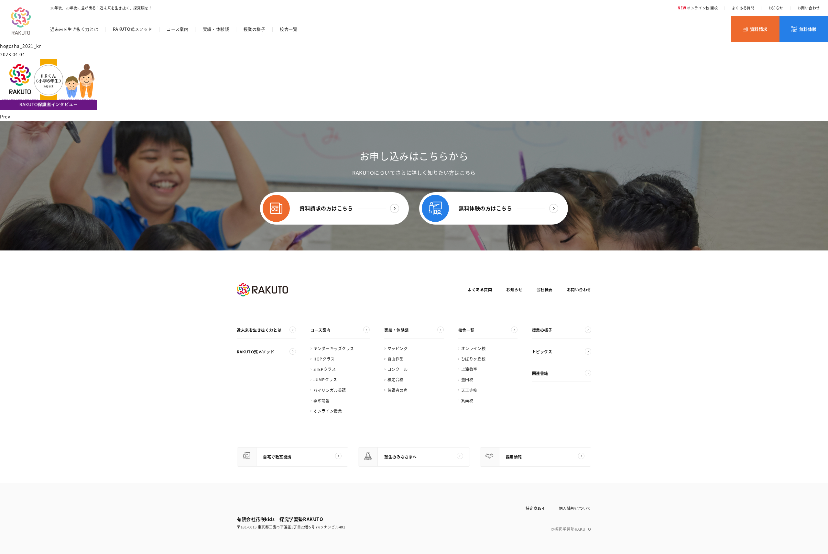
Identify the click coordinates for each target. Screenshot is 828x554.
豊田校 (467, 379)
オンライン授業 (327, 411)
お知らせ (775, 7)
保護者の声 (397, 390)
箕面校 (467, 400)
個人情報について (575, 508)
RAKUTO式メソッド (132, 29)
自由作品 (395, 358)
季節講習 (321, 400)
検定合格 (395, 379)
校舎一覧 (288, 29)
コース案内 (177, 29)
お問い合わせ (809, 7)
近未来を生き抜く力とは (74, 29)
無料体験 (808, 29)
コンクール (397, 369)
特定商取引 (536, 508)
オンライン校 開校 (698, 7)
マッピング (397, 348)
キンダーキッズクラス (333, 348)
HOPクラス (323, 358)
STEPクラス (324, 369)
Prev (5, 116)
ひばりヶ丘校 (473, 358)
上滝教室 (469, 369)
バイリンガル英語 (329, 390)
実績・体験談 (216, 29)
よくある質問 (743, 7)
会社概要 (545, 289)
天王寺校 (469, 390)
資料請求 (759, 29)
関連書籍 (540, 373)
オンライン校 (473, 348)
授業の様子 (255, 29)
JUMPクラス (325, 379)
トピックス (542, 351)
